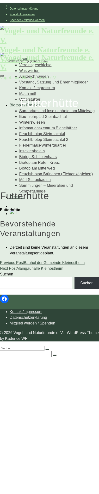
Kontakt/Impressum (22, 14)
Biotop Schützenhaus (38, 157)
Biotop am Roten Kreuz (39, 162)
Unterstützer (29, 402)
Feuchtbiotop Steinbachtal (42, 134)
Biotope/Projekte (24, 406)
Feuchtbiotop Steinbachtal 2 (43, 139)
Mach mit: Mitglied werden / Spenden (51, 397)
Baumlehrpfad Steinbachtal (43, 117)
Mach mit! (27, 94)
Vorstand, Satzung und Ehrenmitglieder (53, 82)
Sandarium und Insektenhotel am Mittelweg (57, 111)
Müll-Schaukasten (35, 180)
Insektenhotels (32, 151)
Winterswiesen (32, 122)
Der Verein (19, 363)
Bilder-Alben (30, 378)
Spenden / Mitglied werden (27, 20)
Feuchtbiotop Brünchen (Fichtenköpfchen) (56, 174)
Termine (17, 478)
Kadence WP (16, 338)
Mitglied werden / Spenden (32, 323)
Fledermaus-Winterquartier (42, 145)
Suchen (6, 274)
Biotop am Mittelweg (37, 168)
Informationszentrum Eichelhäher (48, 128)
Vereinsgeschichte (35, 373)
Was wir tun (29, 368)
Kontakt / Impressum (37, 88)
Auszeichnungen (34, 392)
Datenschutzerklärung (24, 8)
